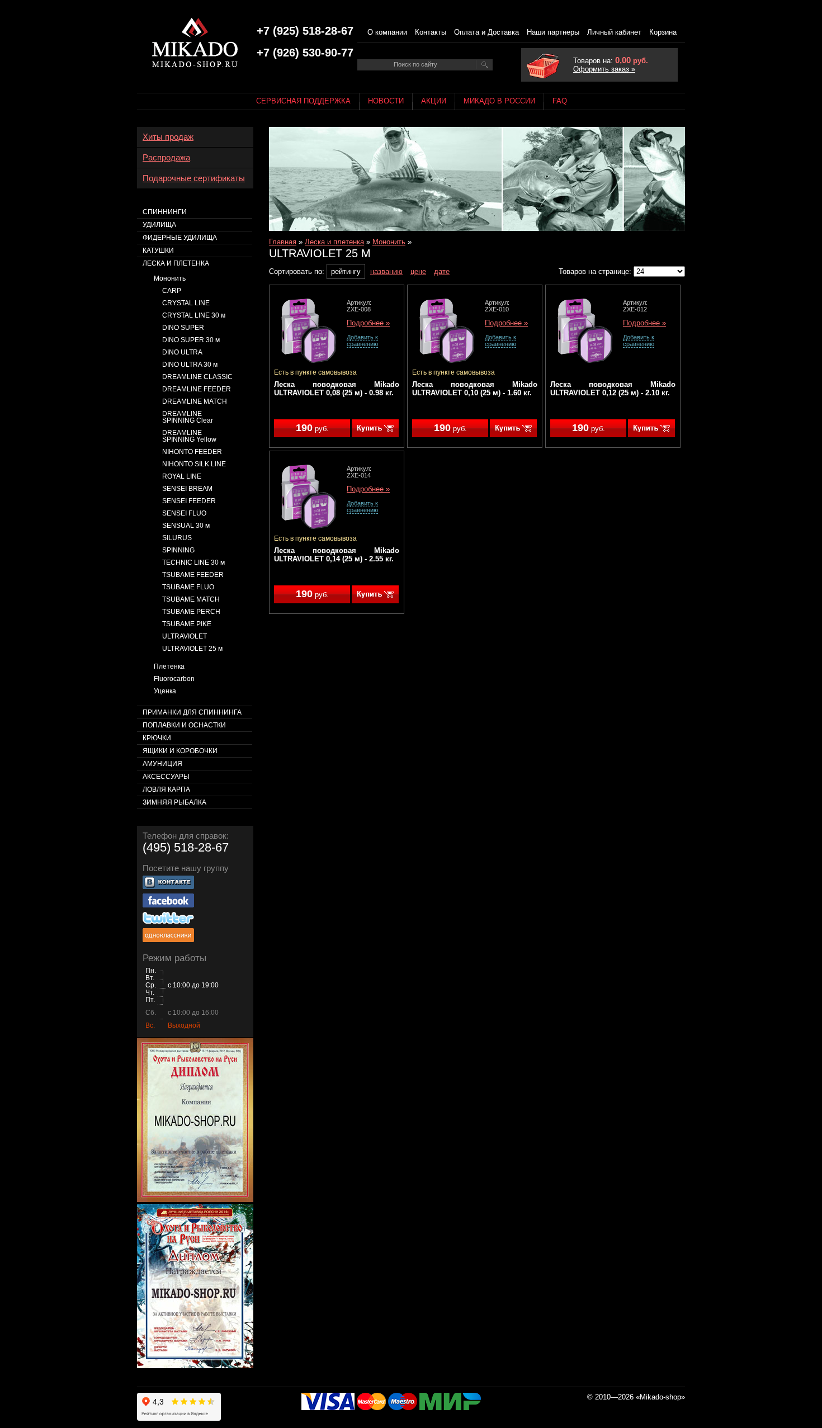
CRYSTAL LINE (186, 303)
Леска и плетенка (334, 242)
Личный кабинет (614, 32)
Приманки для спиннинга (192, 712)
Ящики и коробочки (180, 751)
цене (418, 271)
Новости (386, 101)
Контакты (430, 32)
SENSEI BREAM (187, 488)
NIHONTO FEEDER (192, 451)
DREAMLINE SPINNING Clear (187, 417)
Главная (282, 242)
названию (386, 271)
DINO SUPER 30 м (191, 340)
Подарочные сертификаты (194, 178)
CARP (171, 290)
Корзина (663, 32)
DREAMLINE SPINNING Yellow (189, 436)
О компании (387, 32)
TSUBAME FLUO (188, 587)
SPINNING (178, 550)
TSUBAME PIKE (186, 624)
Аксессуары (166, 776)
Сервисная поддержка (303, 101)
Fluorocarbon (174, 678)
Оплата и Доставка (486, 32)
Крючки (157, 738)
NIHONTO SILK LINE (194, 464)
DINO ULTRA (182, 352)
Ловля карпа (166, 789)
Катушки (158, 250)
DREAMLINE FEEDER (196, 389)
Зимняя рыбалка (174, 802)
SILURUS (177, 538)
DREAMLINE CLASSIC (197, 376)
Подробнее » (368, 323)
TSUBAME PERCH (191, 611)
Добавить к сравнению (362, 340)
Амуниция (162, 763)
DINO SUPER (183, 327)
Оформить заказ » (604, 69)
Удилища (159, 224)
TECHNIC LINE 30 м (193, 562)
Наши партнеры (553, 32)
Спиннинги (165, 212)
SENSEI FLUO (184, 513)
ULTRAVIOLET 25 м (192, 648)
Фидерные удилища (180, 237)
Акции (433, 101)
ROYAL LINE (181, 476)
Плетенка (169, 666)
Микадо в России (499, 101)
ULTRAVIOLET (184, 636)
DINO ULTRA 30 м (190, 364)
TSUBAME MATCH (191, 599)
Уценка (165, 691)
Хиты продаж (168, 137)
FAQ (559, 101)
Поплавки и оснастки (184, 725)
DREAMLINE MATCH (194, 401)
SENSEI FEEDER (189, 501)
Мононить (388, 242)
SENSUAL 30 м (186, 525)
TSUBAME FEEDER (193, 574)
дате (442, 271)
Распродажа (166, 157)
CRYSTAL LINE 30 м (193, 315)
